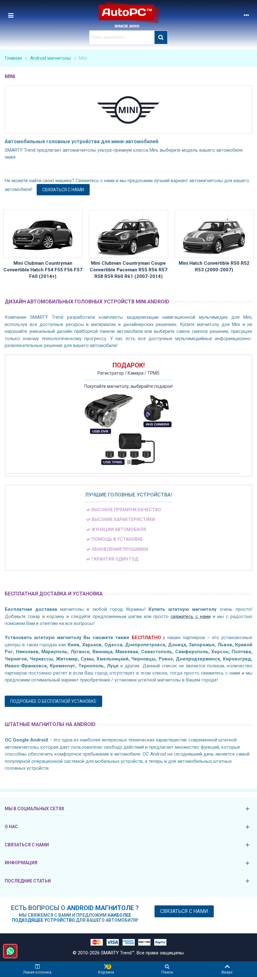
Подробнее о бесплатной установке (53, 701)
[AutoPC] (128, 15)
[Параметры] (246, 15)
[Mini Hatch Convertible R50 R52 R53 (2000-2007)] (214, 234)
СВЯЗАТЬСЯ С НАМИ (63, 189)
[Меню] (11, 15)
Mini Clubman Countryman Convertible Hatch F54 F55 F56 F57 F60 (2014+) (42, 269)
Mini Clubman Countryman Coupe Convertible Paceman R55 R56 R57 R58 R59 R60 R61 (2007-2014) (128, 269)
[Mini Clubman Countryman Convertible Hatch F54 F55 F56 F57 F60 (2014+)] (42, 234)
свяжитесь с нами (190, 616)
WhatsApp (10, 951)
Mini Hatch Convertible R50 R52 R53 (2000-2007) (214, 266)
